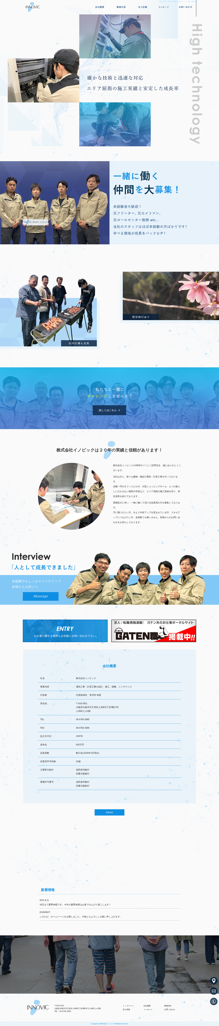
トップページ (128, 1006)
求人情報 (142, 7)
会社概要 (99, 7)
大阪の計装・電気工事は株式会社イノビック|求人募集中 (177, 1)
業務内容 (121, 7)
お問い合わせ (185, 7)
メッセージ (164, 7)
